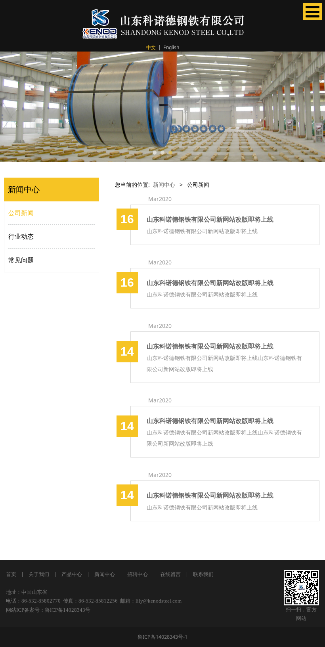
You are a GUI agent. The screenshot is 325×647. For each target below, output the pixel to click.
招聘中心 (137, 574)
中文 (151, 47)
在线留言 (170, 574)
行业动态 (21, 236)
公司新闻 (21, 213)
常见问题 (21, 260)
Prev (10, 106)
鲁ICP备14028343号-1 (162, 637)
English (171, 47)
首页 (11, 574)
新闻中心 (164, 184)
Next (314, 106)
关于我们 (39, 574)
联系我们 (203, 574)
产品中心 (71, 574)
